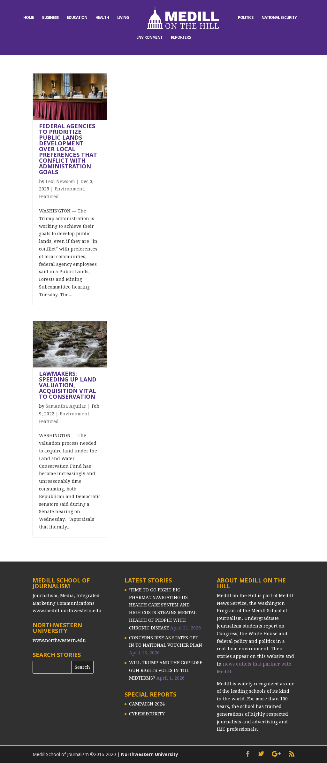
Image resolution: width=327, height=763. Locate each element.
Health (102, 17)
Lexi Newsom (60, 181)
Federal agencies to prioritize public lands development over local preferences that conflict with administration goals (68, 149)
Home (28, 17)
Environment (149, 37)
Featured (49, 196)
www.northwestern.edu (59, 640)
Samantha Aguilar (66, 406)
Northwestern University (149, 754)
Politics (245, 17)
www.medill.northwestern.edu (67, 610)
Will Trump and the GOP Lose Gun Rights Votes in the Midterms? (165, 670)
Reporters (181, 37)
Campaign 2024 (147, 703)
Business (50, 17)
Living (123, 17)
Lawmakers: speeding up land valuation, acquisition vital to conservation (67, 385)
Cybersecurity (147, 713)
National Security (279, 17)
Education (77, 17)
